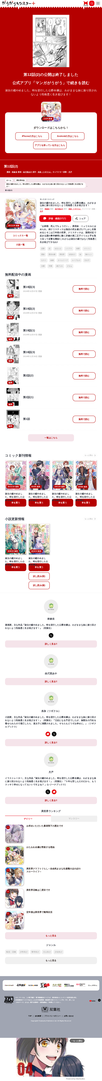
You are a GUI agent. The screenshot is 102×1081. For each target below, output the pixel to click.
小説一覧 (20, 244)
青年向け (35, 952)
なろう (43, 260)
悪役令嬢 (52, 254)
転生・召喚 (11, 952)
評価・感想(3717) (57, 218)
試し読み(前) (39, 576)
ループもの (76, 260)
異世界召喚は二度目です (38, 890)
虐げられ (59, 266)
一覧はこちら (51, 438)
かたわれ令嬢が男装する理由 (40, 847)
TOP (30, 1016)
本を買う (15, 503)
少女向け (58, 952)
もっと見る (51, 936)
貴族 (43, 254)
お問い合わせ (69, 1016)
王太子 (86, 260)
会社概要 (38, 1016)
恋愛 (43, 248)
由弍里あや (27, 172)
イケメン (87, 248)
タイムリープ (63, 260)
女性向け (72, 254)
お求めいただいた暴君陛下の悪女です (44, 826)
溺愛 (78, 248)
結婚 (52, 260)
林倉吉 (14, 172)
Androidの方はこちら (67, 136)
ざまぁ (69, 266)
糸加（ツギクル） (45, 172)
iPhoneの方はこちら (32, 136)
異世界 (62, 254)
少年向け (23, 952)
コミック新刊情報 (18, 455)
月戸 (70, 172)
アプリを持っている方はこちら (50, 145)
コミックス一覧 (20, 235)
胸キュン (88, 254)
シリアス (68, 248)
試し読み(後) (39, 585)
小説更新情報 (14, 519)
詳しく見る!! (51, 644)
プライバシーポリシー (52, 1016)
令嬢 (43, 266)
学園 (50, 266)
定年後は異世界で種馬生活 (39, 912)
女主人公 (58, 248)
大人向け (47, 952)
